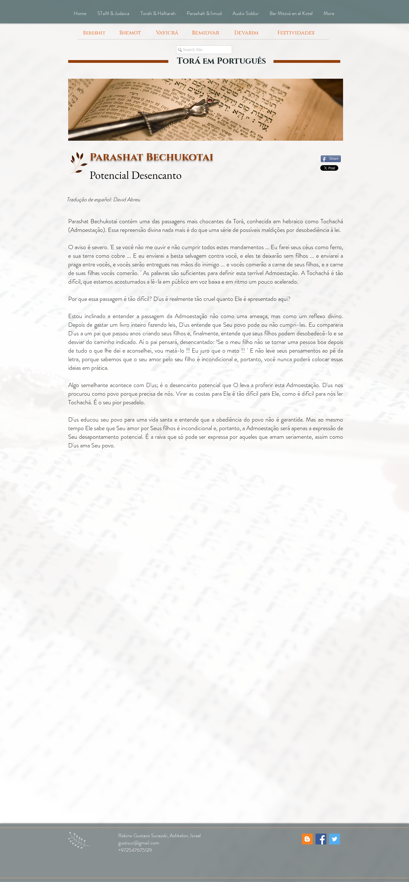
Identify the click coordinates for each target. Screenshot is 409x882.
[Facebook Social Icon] (321, 839)
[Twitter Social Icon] (334, 839)
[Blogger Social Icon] (307, 839)
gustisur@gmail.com (138, 842)
